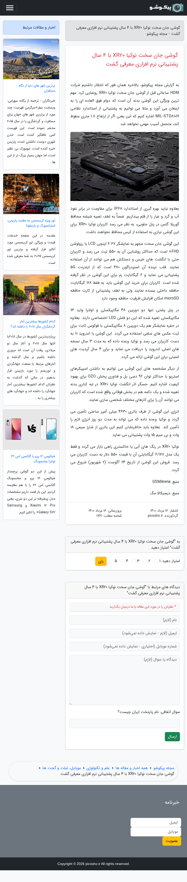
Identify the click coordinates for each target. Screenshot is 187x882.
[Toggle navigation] (10, 8)
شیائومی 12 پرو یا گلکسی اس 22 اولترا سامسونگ (33, 459)
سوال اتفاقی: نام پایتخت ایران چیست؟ (149, 712)
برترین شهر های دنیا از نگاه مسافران (37, 88)
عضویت (172, 841)
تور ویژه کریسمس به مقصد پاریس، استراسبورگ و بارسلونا (31, 223)
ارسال (172, 736)
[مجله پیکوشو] (166, 8)
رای (100, 561)
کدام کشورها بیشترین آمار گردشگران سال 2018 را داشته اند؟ (32, 324)
